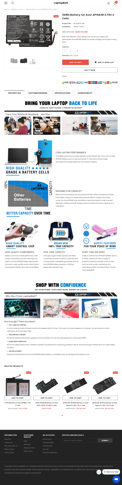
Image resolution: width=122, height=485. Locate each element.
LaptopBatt (61, 3)
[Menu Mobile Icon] (5, 3)
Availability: (66, 27)
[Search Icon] (13, 3)
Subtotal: (65, 55)
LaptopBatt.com (23, 466)
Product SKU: (66, 23)
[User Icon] (108, 3)
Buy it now (90, 70)
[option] (32, 31)
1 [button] (59, 415)
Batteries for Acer (17, 9)
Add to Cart (18, 398)
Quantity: (65, 47)
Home (6, 9)
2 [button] (62, 415)
